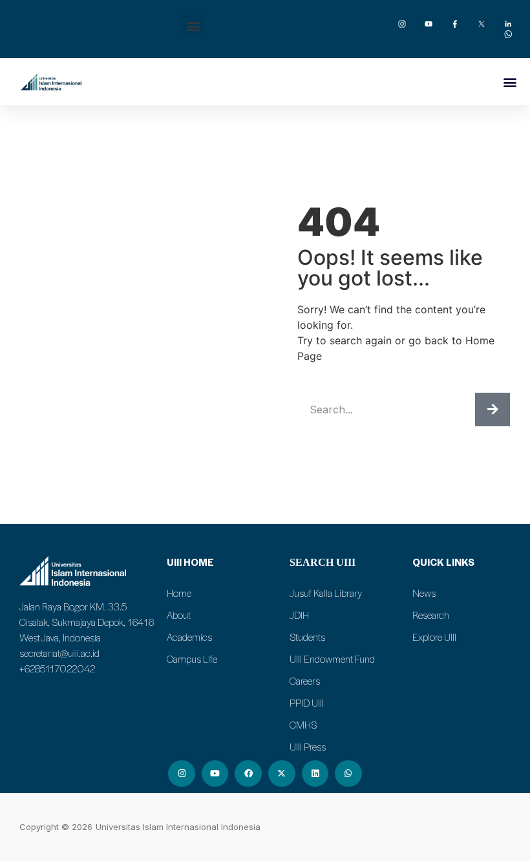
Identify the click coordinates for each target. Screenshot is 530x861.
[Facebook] (248, 773)
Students (307, 637)
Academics (189, 637)
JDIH (299, 615)
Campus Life (192, 659)
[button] (193, 26)
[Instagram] (181, 773)
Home (179, 593)
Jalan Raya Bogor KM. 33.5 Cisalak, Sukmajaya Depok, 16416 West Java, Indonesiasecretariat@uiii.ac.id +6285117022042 (86, 637)
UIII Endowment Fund (332, 659)
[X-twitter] (281, 773)
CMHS (303, 725)
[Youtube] (215, 773)
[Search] (492, 409)
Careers (305, 681)
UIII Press (308, 747)
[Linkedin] (315, 773)
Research (430, 615)
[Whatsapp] (348, 773)
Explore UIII (434, 637)
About (179, 615)
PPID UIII (307, 703)
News (424, 593)
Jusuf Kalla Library (326, 593)
